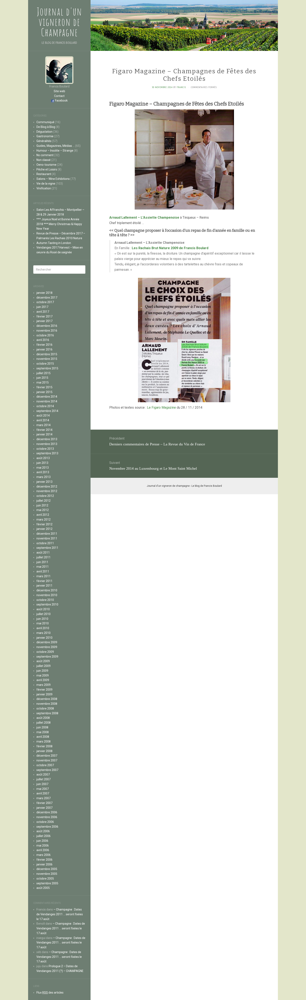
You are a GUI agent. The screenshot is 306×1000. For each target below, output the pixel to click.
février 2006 (44, 859)
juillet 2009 (43, 666)
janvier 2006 (44, 864)
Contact (59, 96)
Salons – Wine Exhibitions (53, 178)
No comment (44, 155)
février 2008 (44, 746)
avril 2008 (42, 736)
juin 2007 (42, 784)
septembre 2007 (47, 770)
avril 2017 (42, 311)
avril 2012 (42, 514)
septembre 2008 (47, 713)
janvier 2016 (44, 349)
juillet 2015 (43, 373)
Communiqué (45, 122)
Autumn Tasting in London (53, 243)
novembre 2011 (46, 538)
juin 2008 (42, 727)
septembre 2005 (47, 883)
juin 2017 (42, 307)
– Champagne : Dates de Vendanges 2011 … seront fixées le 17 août (59, 914)
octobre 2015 (45, 363)
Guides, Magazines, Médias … (55, 145)
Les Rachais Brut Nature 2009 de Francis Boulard (170, 248)
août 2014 (43, 415)
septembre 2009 (47, 656)
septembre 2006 (47, 826)
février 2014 (44, 429)
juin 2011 (42, 562)
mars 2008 (43, 741)
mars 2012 (43, 519)
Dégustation (44, 131)
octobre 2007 (45, 765)
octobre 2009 (45, 651)
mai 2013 (42, 467)
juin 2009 (42, 670)
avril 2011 (42, 571)
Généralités (43, 141)
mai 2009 (42, 675)
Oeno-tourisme (46, 164)
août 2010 (43, 609)
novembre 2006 (46, 817)
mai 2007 (42, 788)
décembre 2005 (46, 869)
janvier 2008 (44, 751)
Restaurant (43, 174)
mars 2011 (43, 576)
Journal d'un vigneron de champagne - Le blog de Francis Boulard (184, 485)
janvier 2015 (44, 392)
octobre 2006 (45, 822)
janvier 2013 (44, 481)
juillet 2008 (43, 722)
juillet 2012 (43, 500)
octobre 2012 (45, 496)
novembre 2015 (46, 358)
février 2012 (44, 524)
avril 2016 (42, 340)
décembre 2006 (46, 812)
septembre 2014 (47, 411)
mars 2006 (43, 855)
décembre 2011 (46, 533)
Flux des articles (49, 992)
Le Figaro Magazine (161, 407)
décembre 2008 (46, 699)
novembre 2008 (46, 703)
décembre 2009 (46, 642)
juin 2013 (42, 462)
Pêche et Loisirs (46, 169)
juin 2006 (42, 840)
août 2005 (43, 888)
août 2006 (43, 831)
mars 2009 (43, 684)
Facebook (61, 100)
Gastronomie (44, 136)
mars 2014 (43, 425)
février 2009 (44, 689)
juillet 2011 (43, 557)
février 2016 (44, 344)
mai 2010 (42, 623)
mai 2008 (42, 732)
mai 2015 (42, 382)
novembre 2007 (46, 760)
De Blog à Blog (45, 127)
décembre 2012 (46, 486)
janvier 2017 (44, 321)
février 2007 (44, 803)
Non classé (43, 160)
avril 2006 (42, 850)
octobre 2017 (45, 302)
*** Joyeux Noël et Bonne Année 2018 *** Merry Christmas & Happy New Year (59, 224)
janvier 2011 (44, 585)
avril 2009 (42, 680)
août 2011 (43, 552)
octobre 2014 (45, 406)
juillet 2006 (43, 836)
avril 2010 (42, 628)
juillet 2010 (43, 614)
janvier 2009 (44, 694)
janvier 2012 (44, 529)
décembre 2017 (46, 297)
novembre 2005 (46, 873)
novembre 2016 (46, 330)
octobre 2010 (45, 600)
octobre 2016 (45, 335)
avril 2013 (42, 472)
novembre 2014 (46, 401)
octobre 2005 (45, 878)
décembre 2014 (46, 396)
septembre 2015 (47, 368)
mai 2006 (42, 845)
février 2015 (44, 387)
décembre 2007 (46, 755)
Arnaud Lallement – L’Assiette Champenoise (144, 217)
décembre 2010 (46, 590)
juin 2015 (42, 377)
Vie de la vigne (45, 183)
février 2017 (44, 316)
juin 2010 (42, 618)
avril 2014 (42, 420)
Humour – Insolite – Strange (54, 150)
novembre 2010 (46, 595)
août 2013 (43, 458)
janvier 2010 (44, 637)
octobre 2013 (45, 448)
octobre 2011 (45, 543)
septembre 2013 (47, 453)
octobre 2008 (45, 708)
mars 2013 (43, 477)
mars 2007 (43, 798)
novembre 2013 (46, 444)
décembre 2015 (46, 354)
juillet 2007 (43, 779)
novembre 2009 (46, 647)
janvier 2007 (44, 807)
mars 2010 (43, 633)
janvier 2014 (44, 434)
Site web (59, 91)
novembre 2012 (46, 491)
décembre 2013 (46, 439)
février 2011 (44, 581)
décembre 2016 (46, 325)
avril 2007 (42, 793)
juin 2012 (42, 505)
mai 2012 (42, 510)
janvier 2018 (44, 292)
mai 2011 (42, 566)
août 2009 (43, 661)
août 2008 (43, 717)
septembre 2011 (47, 547)
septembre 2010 (47, 604)
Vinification (43, 188)
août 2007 (43, 774)
